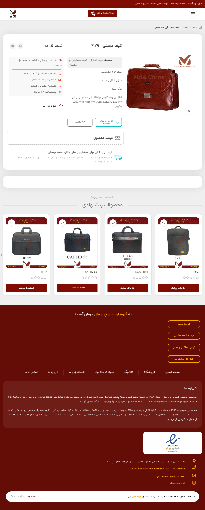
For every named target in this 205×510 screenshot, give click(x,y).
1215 (196, 272)
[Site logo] (13, 13)
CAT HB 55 (91, 272)
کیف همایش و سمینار (167, 28)
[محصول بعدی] (5, 27)
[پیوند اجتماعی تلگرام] (13, 46)
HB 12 (44, 272)
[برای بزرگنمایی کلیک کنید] (189, 111)
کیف (185, 28)
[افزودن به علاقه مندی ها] (163, 222)
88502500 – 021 (105, 13)
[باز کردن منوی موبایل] (193, 14)
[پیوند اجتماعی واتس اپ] (20, 46)
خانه (194, 28)
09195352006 (139, 469)
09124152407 (156, 469)
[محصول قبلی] (13, 27)
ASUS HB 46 (141, 272)
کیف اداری (96, 60)
